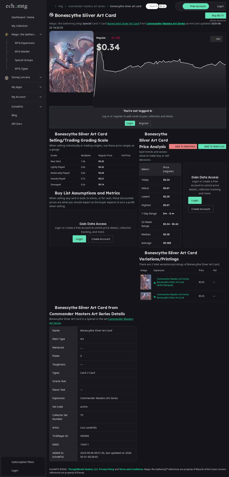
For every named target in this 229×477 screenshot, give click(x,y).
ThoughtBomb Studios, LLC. (83, 469)
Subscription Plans (23, 462)
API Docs (17, 123)
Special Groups (24, 60)
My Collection (20, 25)
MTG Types (21, 68)
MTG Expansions (25, 43)
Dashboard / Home (23, 17)
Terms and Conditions (131, 469)
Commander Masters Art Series (165, 23)
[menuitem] (23, 17)
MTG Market (22, 51)
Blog (14, 115)
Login (15, 470)
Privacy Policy (106, 469)
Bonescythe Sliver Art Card (123, 23)
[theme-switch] (178, 6)
